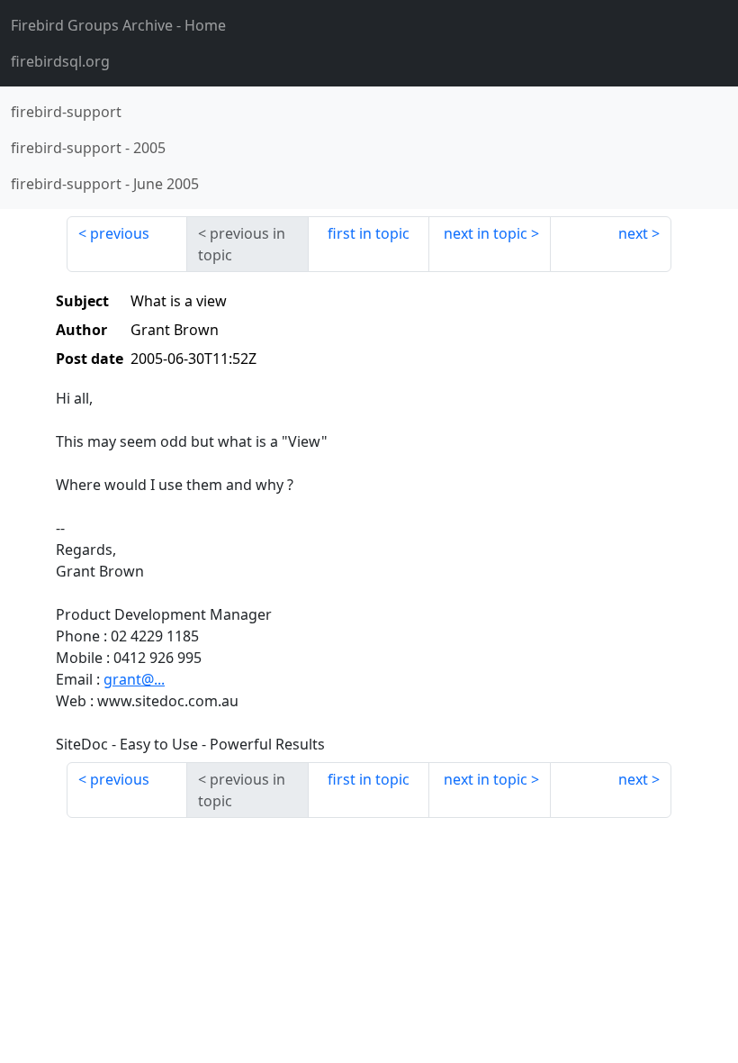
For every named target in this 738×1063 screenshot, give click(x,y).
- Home (118, 25)
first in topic (369, 233)
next (633, 233)
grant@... (134, 679)
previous (119, 233)
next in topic (485, 233)
